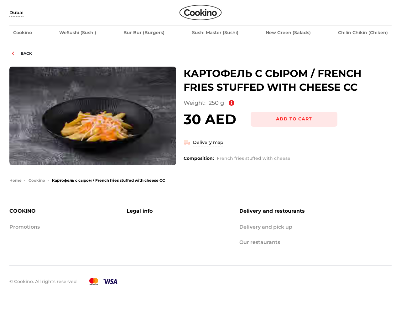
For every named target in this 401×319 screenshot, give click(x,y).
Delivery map (208, 142)
